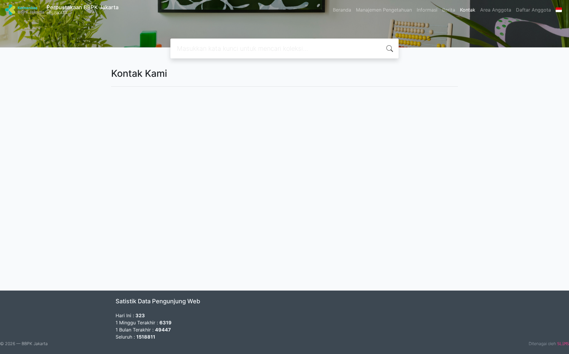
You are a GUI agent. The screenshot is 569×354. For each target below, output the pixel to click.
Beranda (342, 10)
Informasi (427, 10)
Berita (448, 10)
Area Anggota (495, 10)
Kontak (467, 10)
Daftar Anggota (533, 10)
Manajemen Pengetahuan (384, 10)
